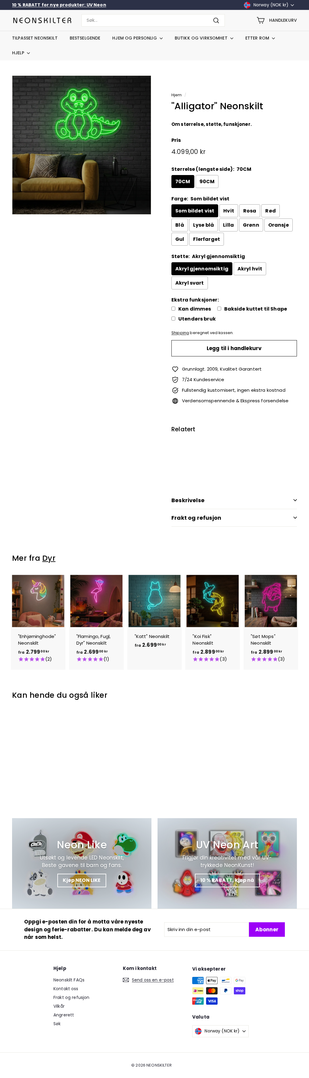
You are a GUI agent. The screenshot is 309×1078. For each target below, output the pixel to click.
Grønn (251, 225)
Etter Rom (257, 38)
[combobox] (153, 20)
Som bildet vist (194, 210)
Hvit (228, 210)
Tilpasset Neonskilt (35, 38)
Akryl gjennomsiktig (201, 268)
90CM (207, 181)
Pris (176, 140)
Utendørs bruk (197, 319)
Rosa (249, 210)
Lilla (228, 225)
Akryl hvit (250, 268)
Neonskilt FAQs (68, 980)
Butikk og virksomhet (202, 38)
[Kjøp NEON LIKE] (81, 863)
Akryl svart (189, 282)
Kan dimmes (194, 309)
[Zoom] (81, 145)
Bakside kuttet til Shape (255, 309)
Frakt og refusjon (196, 517)
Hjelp (18, 53)
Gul (179, 239)
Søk (57, 1024)
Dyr (49, 558)
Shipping (180, 332)
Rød (270, 210)
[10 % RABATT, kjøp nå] (227, 863)
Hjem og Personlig (135, 38)
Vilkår (59, 1006)
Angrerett (63, 1015)
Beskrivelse (188, 500)
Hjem (176, 94)
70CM (182, 181)
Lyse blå (203, 225)
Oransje (278, 225)
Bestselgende (85, 38)
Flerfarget (206, 239)
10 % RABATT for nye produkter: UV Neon (59, 5)
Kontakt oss (65, 989)
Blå (179, 225)
